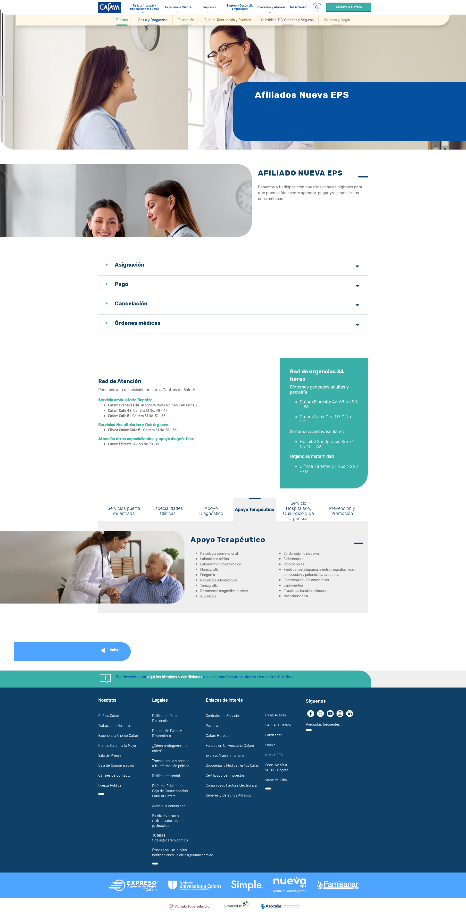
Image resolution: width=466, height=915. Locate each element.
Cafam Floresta (218, 736)
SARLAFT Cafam (278, 725)
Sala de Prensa (110, 756)
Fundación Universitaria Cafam (230, 746)
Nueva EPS (274, 755)
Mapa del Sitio (276, 780)
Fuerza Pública (109, 785)
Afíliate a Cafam (348, 7)
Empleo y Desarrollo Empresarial (240, 7)
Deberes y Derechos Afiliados (228, 795)
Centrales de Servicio (222, 716)
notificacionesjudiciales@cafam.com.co (182, 855)
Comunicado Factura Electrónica (231, 785)
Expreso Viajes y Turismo (225, 756)
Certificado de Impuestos (225, 775)
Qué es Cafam (109, 716)
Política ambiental (166, 776)
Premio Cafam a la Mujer (117, 746)
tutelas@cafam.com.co (170, 840)
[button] (122, 20)
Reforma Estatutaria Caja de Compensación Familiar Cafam (170, 791)
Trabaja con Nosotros (115, 726)
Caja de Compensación (116, 766)
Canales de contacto (114, 775)
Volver (115, 649)
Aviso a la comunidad (168, 806)
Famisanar (273, 735)
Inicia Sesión (299, 7)
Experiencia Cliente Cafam (118, 736)
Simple (270, 745)
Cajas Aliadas (275, 715)
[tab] (124, 509)
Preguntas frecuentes (323, 724)
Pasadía (212, 726)
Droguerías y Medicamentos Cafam (233, 766)
